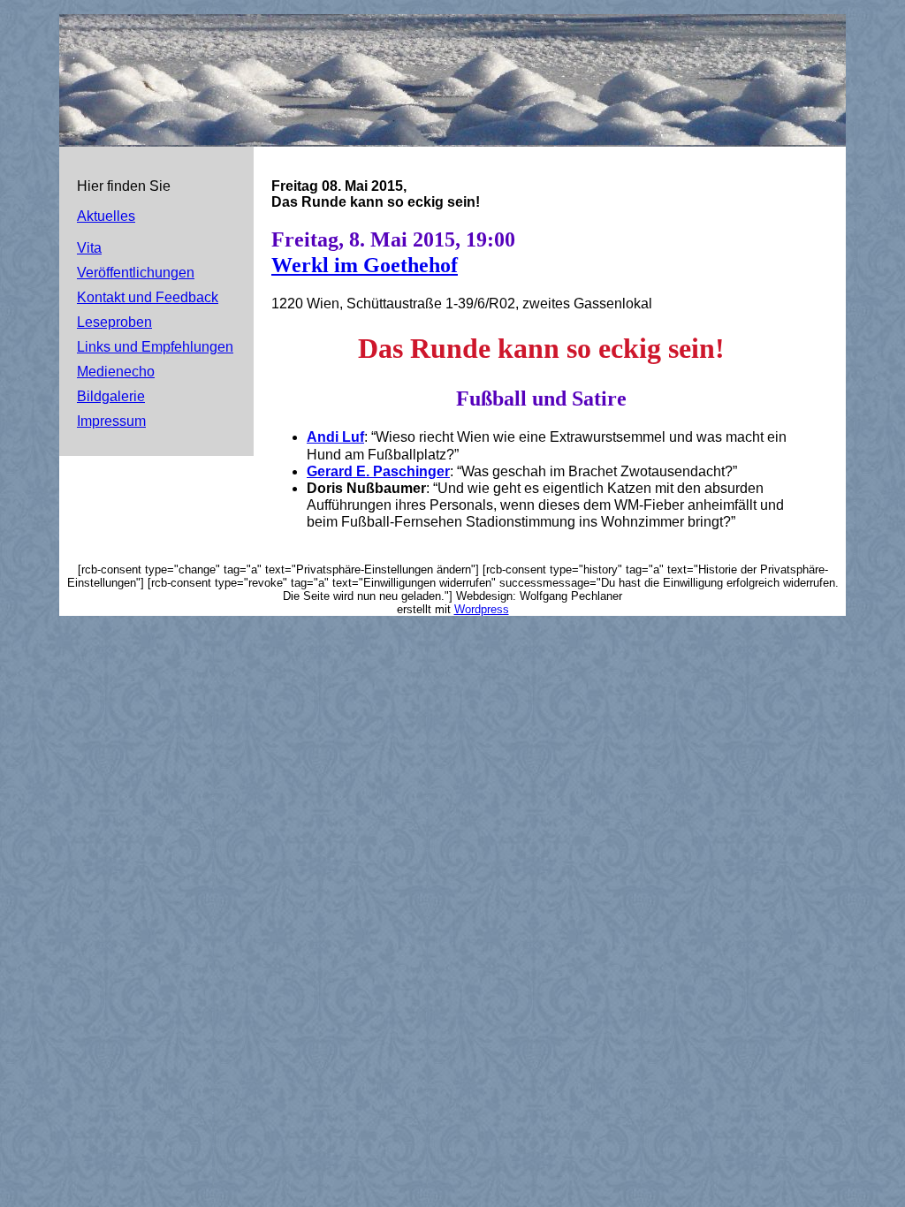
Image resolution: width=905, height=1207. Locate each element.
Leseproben (114, 322)
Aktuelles (106, 216)
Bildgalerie (111, 396)
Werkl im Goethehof (364, 265)
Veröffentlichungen (135, 272)
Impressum (111, 421)
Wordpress (481, 609)
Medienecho (116, 371)
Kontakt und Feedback (147, 297)
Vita (89, 247)
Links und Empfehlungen (155, 346)
